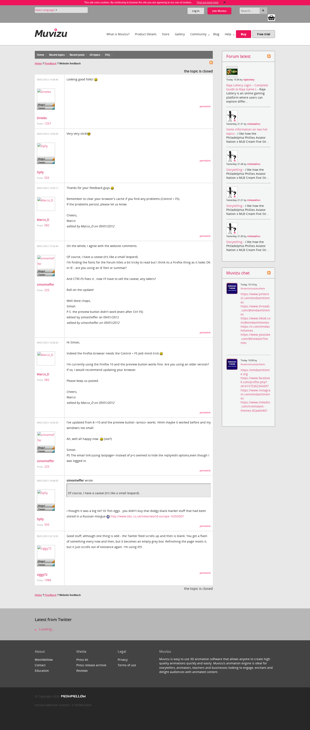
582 (46, 225)
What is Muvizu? (117, 34)
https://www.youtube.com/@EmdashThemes (255, 338)
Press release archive (91, 665)
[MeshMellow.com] (72, 696)
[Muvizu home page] (51, 32)
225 (46, 290)
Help (228, 34)
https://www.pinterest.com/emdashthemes (255, 298)
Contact (40, 665)
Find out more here (207, 2)
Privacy (123, 660)
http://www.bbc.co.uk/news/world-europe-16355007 (147, 516)
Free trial (263, 34)
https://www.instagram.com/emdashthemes (255, 394)
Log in (195, 11)
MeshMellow (44, 660)
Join (219, 11)
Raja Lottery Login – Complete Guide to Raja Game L (247, 87)
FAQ (107, 55)
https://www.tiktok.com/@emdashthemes (255, 320)
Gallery (180, 34)
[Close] (224, 2)
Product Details (145, 34)
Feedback (51, 63)
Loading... (46, 629)
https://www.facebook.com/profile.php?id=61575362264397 (255, 382)
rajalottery (249, 79)
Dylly (40, 172)
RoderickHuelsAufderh (253, 288)
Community (198, 34)
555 (46, 178)
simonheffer (45, 284)
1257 (47, 123)
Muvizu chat (237, 272)
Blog (216, 34)
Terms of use (127, 665)
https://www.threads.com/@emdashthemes (255, 310)
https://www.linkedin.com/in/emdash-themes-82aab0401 (255, 406)
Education (42, 671)
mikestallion (253, 123)
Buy (243, 34)
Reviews (82, 671)
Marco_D (43, 220)
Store (165, 34)
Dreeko (42, 118)
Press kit (82, 660)
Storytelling (234, 170)
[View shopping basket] (271, 17)
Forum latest (238, 56)
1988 (47, 580)
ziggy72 (42, 575)
